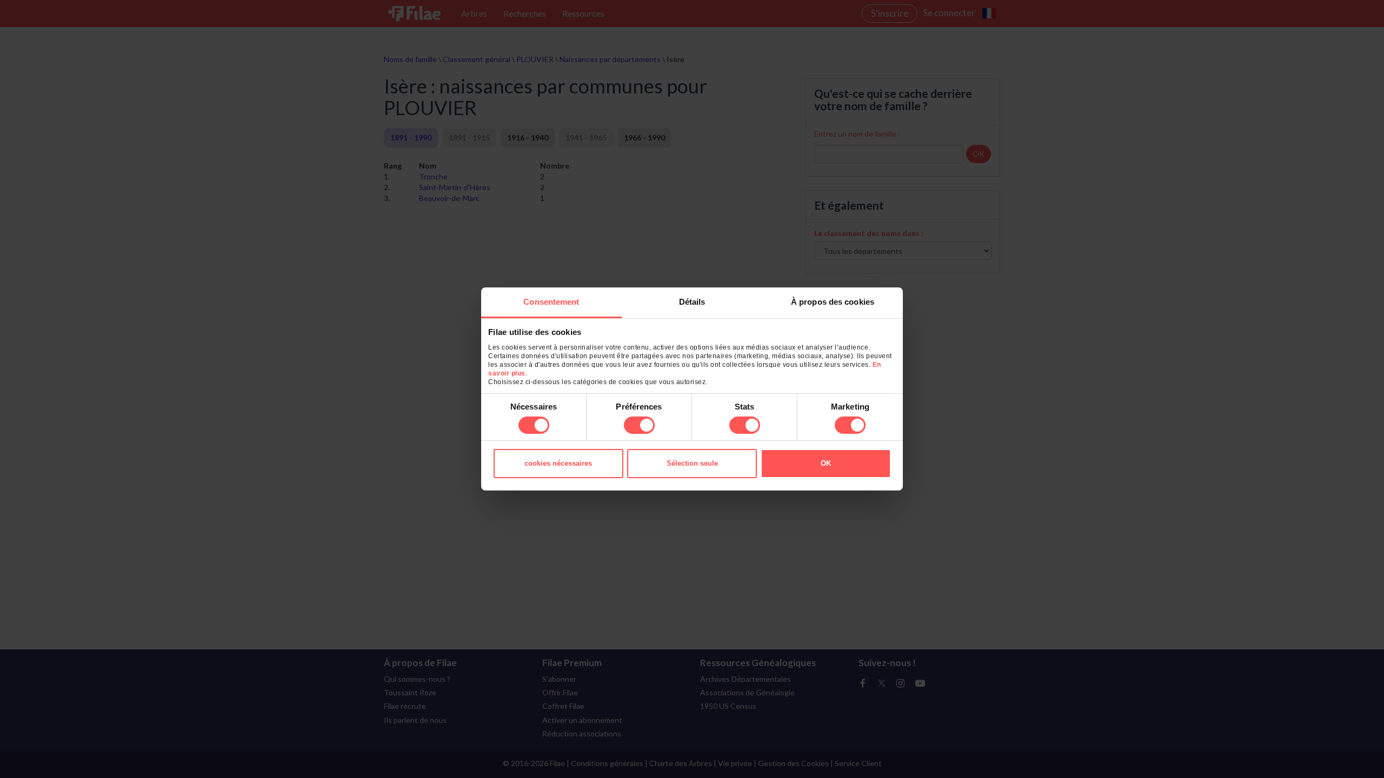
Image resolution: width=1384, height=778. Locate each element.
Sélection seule (692, 463)
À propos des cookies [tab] (832, 301)
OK (826, 463)
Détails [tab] (692, 301)
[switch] (639, 425)
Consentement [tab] (551, 301)
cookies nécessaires (558, 463)
